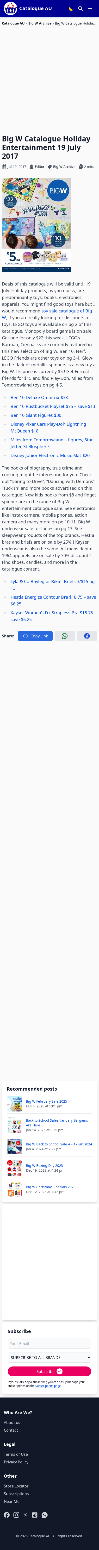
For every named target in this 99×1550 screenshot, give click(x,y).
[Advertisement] (49, 77)
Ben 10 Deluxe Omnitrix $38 (39, 397)
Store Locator (16, 1486)
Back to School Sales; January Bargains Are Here (57, 1122)
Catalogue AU (13, 23)
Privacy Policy (16, 1462)
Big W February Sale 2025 (46, 1101)
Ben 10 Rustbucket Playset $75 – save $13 (53, 406)
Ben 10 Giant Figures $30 (36, 415)
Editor (39, 166)
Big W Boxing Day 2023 (44, 1165)
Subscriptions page (48, 1386)
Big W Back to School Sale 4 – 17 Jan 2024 (59, 1144)
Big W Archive (39, 23)
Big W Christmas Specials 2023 (50, 1187)
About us (12, 1422)
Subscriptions (16, 1493)
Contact (11, 1430)
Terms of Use (16, 1454)
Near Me (11, 1501)
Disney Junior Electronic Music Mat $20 (50, 455)
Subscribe (46, 1371)
